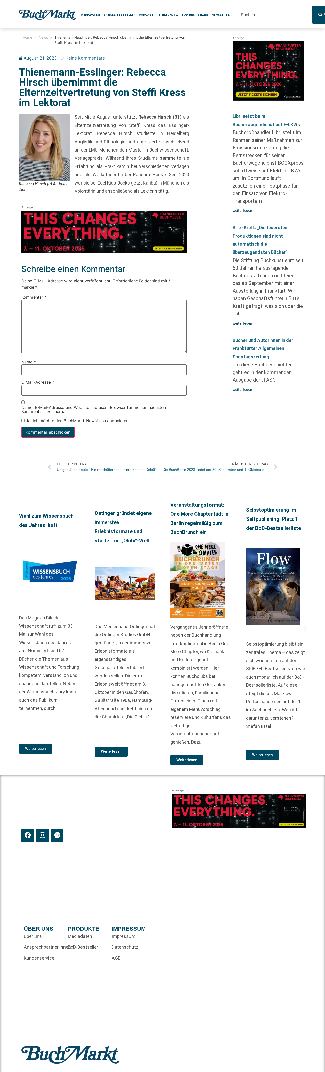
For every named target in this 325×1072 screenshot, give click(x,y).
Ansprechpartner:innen (43, 947)
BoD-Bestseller (195, 14)
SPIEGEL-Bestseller (119, 14)
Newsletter (222, 14)
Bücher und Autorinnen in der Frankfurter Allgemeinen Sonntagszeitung (263, 348)
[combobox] (274, 15)
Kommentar (33, 297)
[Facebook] (27, 835)
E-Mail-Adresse (37, 382)
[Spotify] (57, 835)
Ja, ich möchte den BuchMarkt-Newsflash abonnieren (76, 421)
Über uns (33, 936)
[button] (20, 628)
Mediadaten (90, 14)
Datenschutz (125, 947)
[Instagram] (42, 835)
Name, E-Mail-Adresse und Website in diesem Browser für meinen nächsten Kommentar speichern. (93, 410)
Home (27, 37)
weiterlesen (242, 211)
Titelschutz (167, 14)
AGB (116, 958)
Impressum (123, 936)
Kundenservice (39, 958)
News (43, 37)
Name (28, 362)
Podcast (146, 14)
